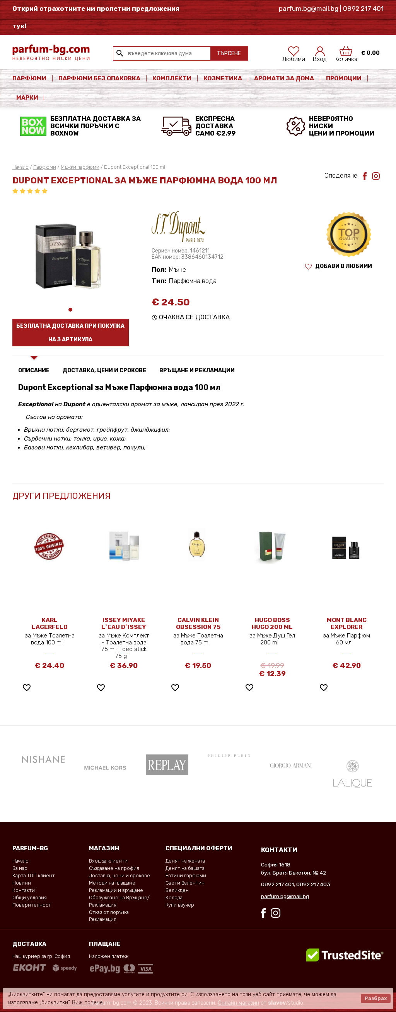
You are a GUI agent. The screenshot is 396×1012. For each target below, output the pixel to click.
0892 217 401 (277, 884)
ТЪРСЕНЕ (229, 53)
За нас (19, 868)
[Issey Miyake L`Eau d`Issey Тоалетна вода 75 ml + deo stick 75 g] (124, 545)
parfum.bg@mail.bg (285, 896)
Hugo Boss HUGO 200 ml (272, 624)
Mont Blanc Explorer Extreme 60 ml (346, 627)
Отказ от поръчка (109, 912)
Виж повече (87, 1002)
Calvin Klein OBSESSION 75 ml (198, 627)
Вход (320, 57)
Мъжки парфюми (80, 167)
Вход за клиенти (108, 861)
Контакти (23, 890)
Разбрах (376, 998)
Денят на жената (185, 861)
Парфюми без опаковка (99, 78)
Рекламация (102, 919)
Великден (177, 890)
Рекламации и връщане (116, 890)
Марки (27, 97)
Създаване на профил (114, 868)
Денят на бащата (185, 868)
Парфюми (29, 78)
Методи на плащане (112, 883)
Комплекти (171, 78)
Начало (20, 167)
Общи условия (29, 897)
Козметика (222, 78)
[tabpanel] (70, 252)
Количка (346, 57)
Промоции (344, 78)
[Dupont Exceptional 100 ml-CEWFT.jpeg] (70, 252)
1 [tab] (70, 310)
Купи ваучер (180, 905)
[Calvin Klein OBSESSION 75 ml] (198, 544)
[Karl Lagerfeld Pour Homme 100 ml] (49, 545)
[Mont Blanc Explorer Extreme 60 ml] (346, 544)
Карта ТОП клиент (33, 875)
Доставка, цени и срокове (119, 875)
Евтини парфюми (186, 875)
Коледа (174, 897)
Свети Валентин (185, 883)
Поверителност (31, 905)
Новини (21, 883)
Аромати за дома (284, 78)
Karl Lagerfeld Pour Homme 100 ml (50, 630)
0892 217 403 (313, 884)
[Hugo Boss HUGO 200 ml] (272, 545)
